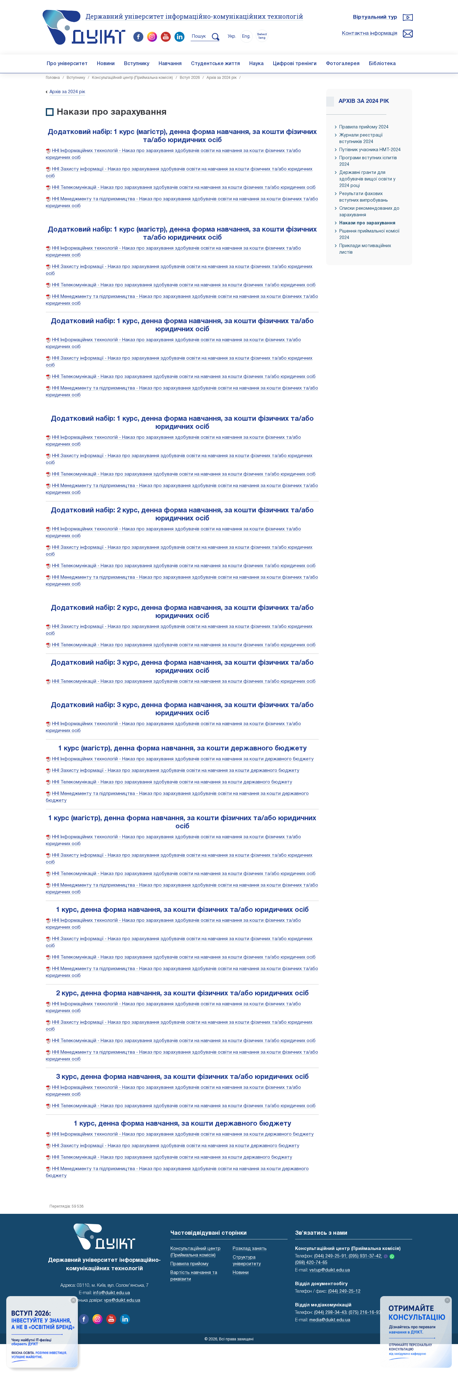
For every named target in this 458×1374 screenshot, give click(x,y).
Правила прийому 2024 (364, 127)
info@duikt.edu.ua (111, 1293)
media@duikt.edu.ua (329, 1320)
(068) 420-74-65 (311, 1263)
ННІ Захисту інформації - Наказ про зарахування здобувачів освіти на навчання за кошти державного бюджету (175, 770)
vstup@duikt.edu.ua (329, 1270)
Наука (256, 64)
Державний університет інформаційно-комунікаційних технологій (194, 16)
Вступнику (136, 64)
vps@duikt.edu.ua (122, 1301)
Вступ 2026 (190, 77)
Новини (106, 64)
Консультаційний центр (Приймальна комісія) (132, 77)
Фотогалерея (343, 64)
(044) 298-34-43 (330, 1313)
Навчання (170, 64)
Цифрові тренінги (295, 64)
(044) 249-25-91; (330, 1256)
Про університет (67, 64)
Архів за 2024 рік (221, 77)
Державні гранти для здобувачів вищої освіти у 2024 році (367, 179)
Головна (53, 77)
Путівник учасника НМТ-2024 (370, 150)
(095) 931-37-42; (365, 1256)
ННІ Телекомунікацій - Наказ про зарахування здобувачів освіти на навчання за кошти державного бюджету (172, 782)
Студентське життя (215, 64)
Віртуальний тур (375, 17)
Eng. (246, 37)
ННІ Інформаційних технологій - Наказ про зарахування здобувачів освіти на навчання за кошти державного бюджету (183, 759)
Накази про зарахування (367, 223)
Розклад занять (250, 1249)
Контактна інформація (369, 33)
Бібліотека (382, 64)
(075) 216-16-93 (365, 1313)
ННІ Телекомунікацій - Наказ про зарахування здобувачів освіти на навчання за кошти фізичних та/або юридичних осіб (184, 187)
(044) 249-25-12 (344, 1292)
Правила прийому (189, 1264)
